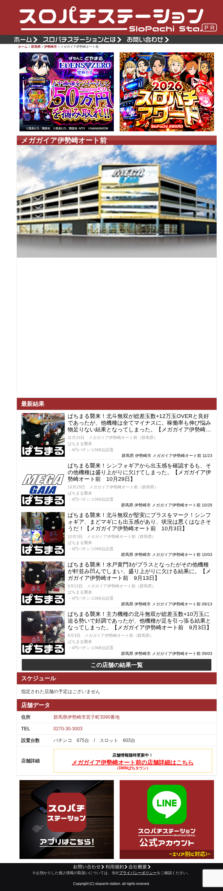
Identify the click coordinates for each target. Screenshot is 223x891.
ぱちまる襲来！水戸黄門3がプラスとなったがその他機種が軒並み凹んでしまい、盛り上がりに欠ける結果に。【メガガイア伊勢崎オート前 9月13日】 (139, 571)
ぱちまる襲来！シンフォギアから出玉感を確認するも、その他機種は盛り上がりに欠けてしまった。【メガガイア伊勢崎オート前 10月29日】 (139, 472)
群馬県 (36, 46)
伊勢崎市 (50, 46)
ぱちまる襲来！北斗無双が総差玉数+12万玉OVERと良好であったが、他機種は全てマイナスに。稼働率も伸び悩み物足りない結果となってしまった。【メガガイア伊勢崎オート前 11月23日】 (139, 423)
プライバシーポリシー (138, 873)
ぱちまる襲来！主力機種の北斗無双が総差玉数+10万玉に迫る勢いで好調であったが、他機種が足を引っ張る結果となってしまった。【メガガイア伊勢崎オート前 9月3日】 (140, 620)
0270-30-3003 (67, 728)
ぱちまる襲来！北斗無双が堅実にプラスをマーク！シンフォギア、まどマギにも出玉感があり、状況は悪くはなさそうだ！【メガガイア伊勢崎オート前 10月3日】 (139, 522)
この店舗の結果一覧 (117, 665)
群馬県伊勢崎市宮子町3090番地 (86, 717)
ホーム (23, 46)
